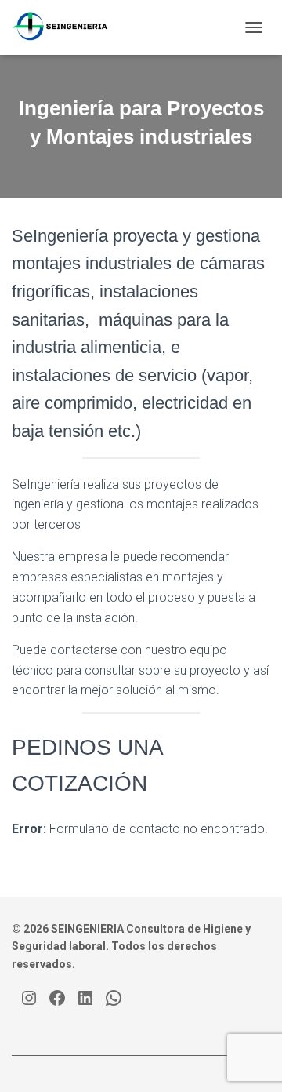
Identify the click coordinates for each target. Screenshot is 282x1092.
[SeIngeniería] (66, 27)
